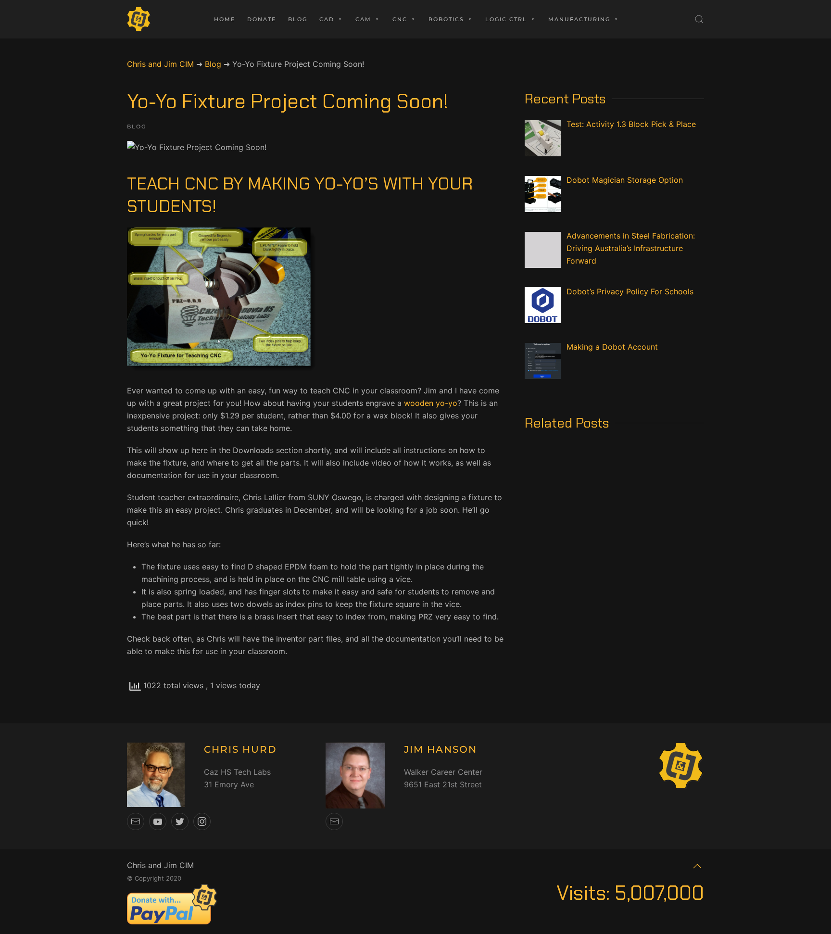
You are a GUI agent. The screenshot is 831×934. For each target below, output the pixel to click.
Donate (261, 19)
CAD (326, 19)
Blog (297, 19)
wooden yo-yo (430, 403)
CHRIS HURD (240, 749)
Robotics (446, 19)
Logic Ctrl (506, 19)
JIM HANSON (440, 749)
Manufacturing (579, 19)
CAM (363, 19)
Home (224, 19)
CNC (399, 19)
